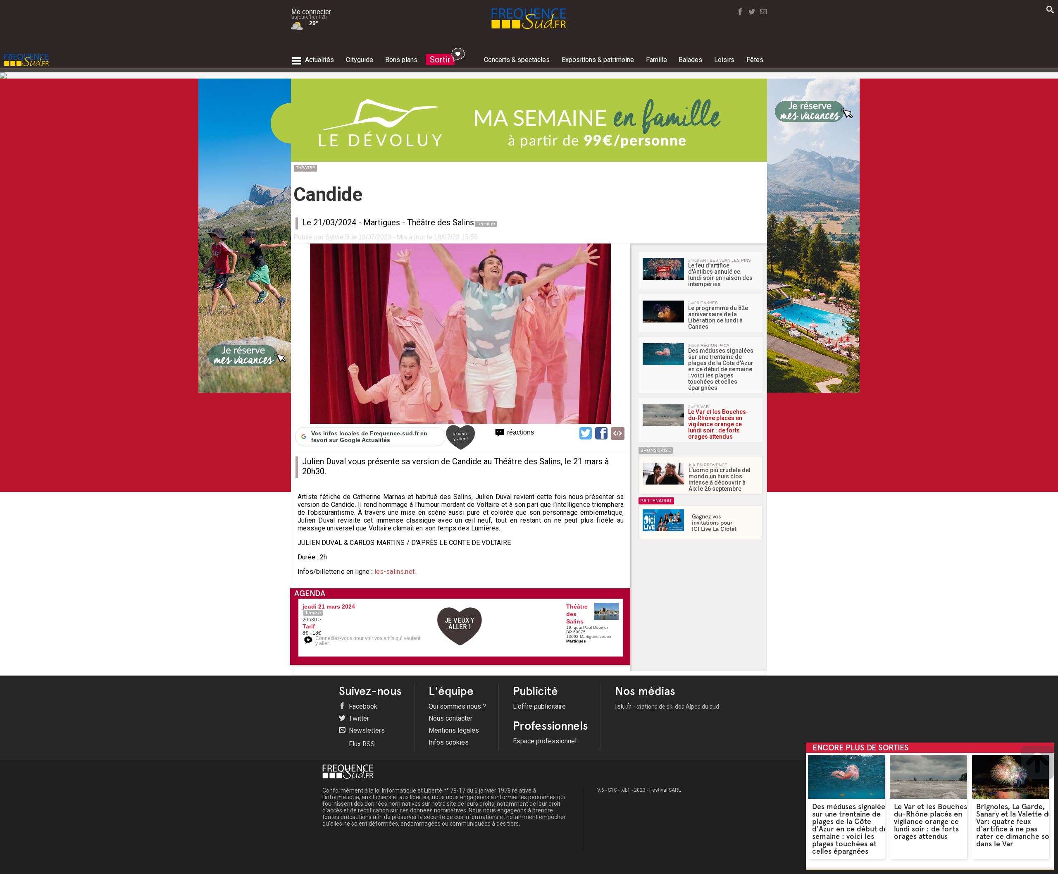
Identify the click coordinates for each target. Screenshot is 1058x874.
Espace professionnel (545, 741)
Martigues (381, 222)
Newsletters (366, 730)
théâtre (305, 167)
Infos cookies (449, 742)
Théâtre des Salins (440, 222)
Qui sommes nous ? (457, 706)
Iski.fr (667, 706)
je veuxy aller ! (460, 436)
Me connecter (311, 11)
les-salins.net (394, 572)
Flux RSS (361, 744)
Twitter (358, 718)
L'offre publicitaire (539, 706)
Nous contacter (450, 718)
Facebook (362, 706)
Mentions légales (454, 730)
